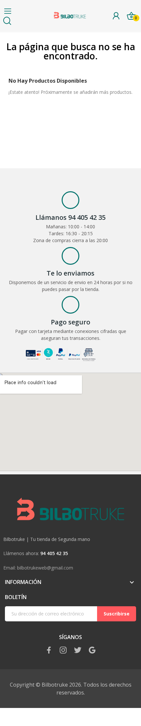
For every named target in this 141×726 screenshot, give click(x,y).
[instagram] (63, 650)
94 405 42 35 (54, 553)
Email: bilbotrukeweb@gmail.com (38, 568)
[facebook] (49, 650)
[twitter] (78, 650)
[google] (92, 650)
